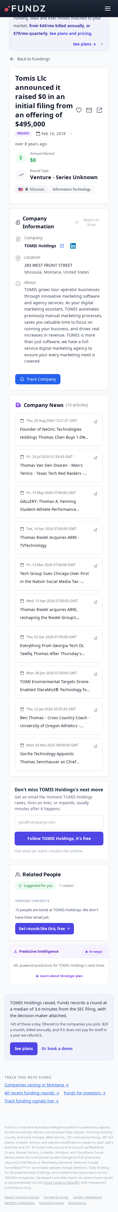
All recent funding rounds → (32, 1093)
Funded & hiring (56, 1197)
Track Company (41, 379)
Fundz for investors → (85, 1093)
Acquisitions (77, 1203)
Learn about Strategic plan (61, 976)
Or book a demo (57, 1048)
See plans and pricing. (71, 33)
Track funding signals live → (32, 1101)
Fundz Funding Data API (61, 1182)
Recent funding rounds (22, 1197)
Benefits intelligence (20, 1203)
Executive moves (51, 1203)
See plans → (84, 44)
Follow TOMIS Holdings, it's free (59, 838)
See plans (24, 1048)
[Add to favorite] (78, 110)
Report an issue (91, 222)
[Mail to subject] (89, 110)
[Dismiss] (102, 44)
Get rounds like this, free (42, 928)
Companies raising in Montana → (37, 1085)
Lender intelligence (87, 1197)
